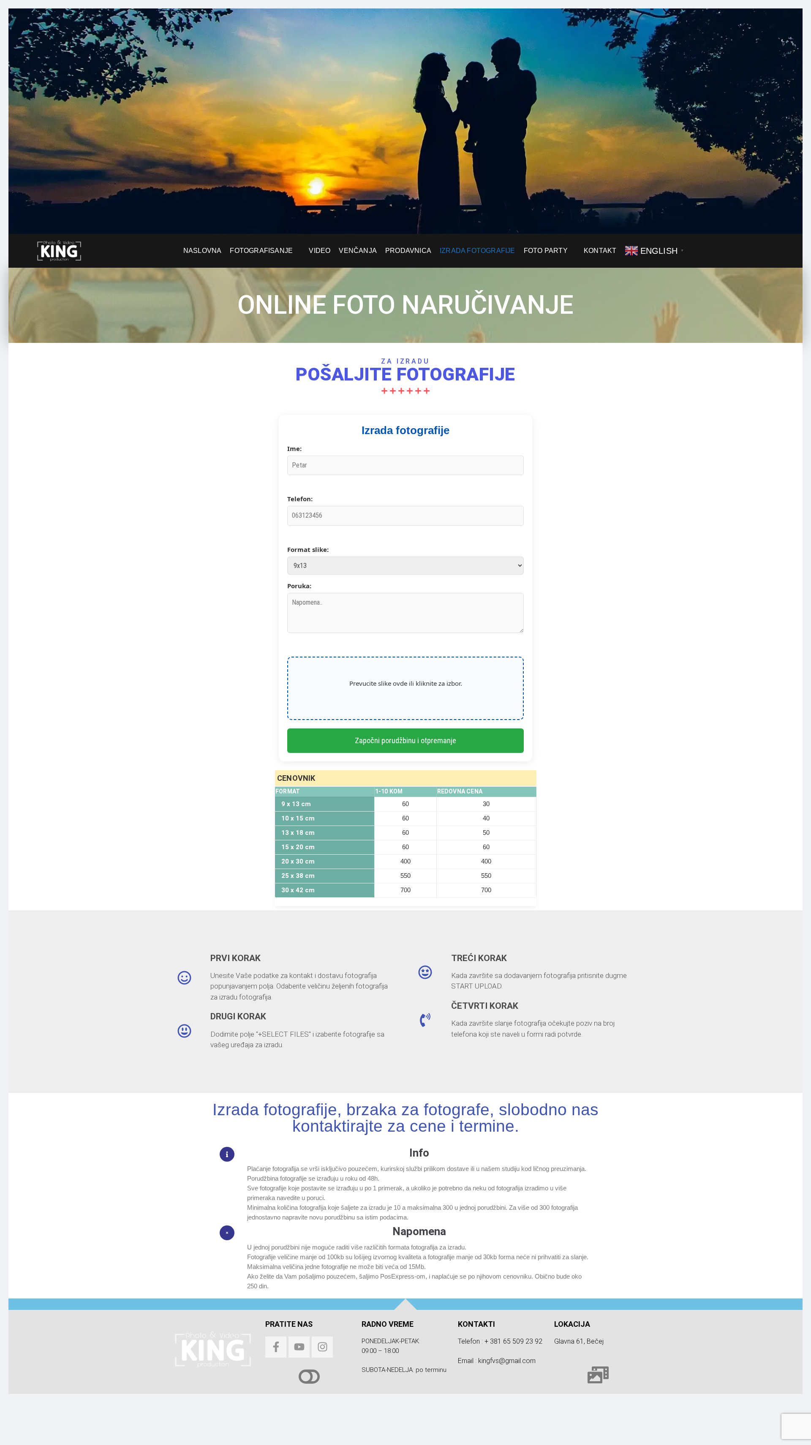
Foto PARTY (546, 250)
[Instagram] (322, 1347)
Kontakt (600, 250)
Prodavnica (408, 250)
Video (319, 250)
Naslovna (202, 250)
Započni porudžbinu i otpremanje (405, 740)
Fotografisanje (261, 250)
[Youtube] (299, 1347)
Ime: (294, 448)
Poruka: (299, 585)
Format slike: (308, 549)
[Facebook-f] (275, 1347)
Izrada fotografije (477, 250)
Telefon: (300, 498)
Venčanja (358, 250)
